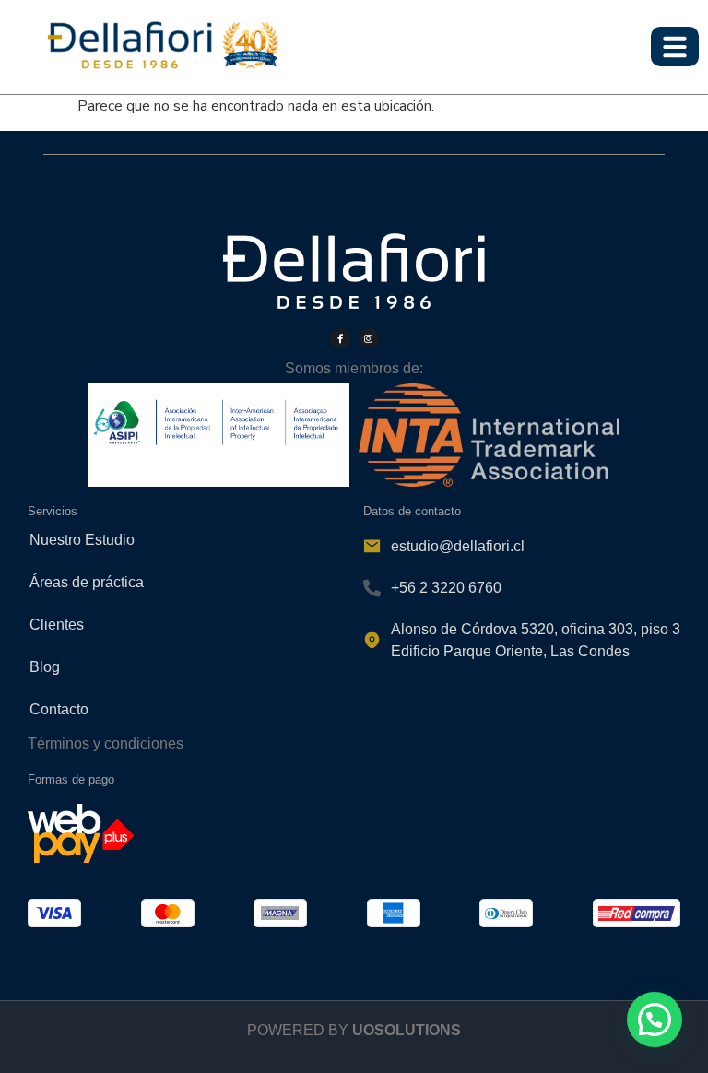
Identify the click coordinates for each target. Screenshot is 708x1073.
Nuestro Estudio (82, 540)
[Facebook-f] (340, 338)
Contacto (59, 709)
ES (652, 11)
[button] (654, 1019)
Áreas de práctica (87, 582)
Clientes (57, 624)
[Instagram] (369, 338)
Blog (45, 667)
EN (684, 11)
